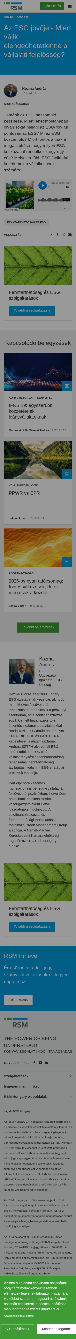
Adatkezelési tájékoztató (19, 1315)
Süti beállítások (17, 1329)
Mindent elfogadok (56, 1329)
